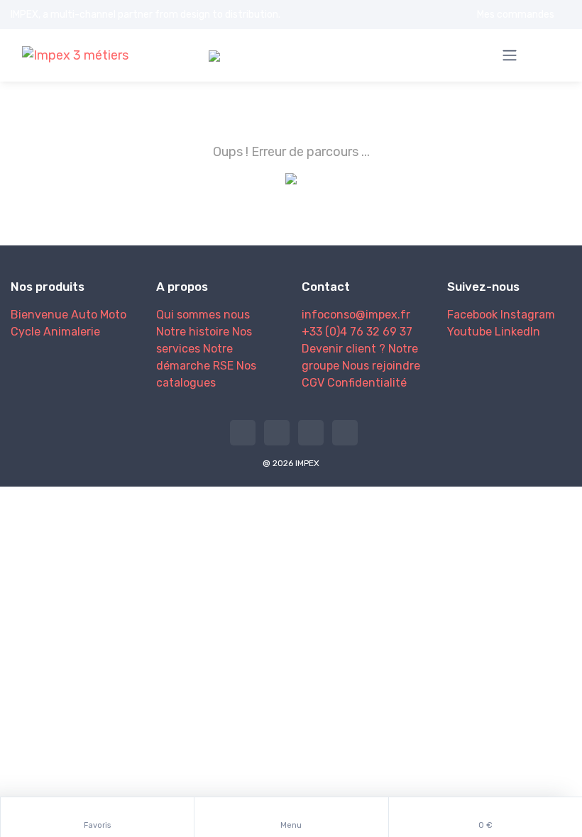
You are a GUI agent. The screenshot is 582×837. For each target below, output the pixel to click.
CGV (313, 382)
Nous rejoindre (381, 365)
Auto (84, 314)
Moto (113, 314)
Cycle (25, 331)
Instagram (527, 314)
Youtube (469, 331)
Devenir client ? (343, 348)
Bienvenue (39, 314)
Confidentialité (367, 382)
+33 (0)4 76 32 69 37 (357, 331)
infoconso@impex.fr (356, 314)
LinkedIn (517, 331)
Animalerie (71, 331)
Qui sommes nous (203, 314)
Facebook (472, 314)
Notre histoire (192, 331)
